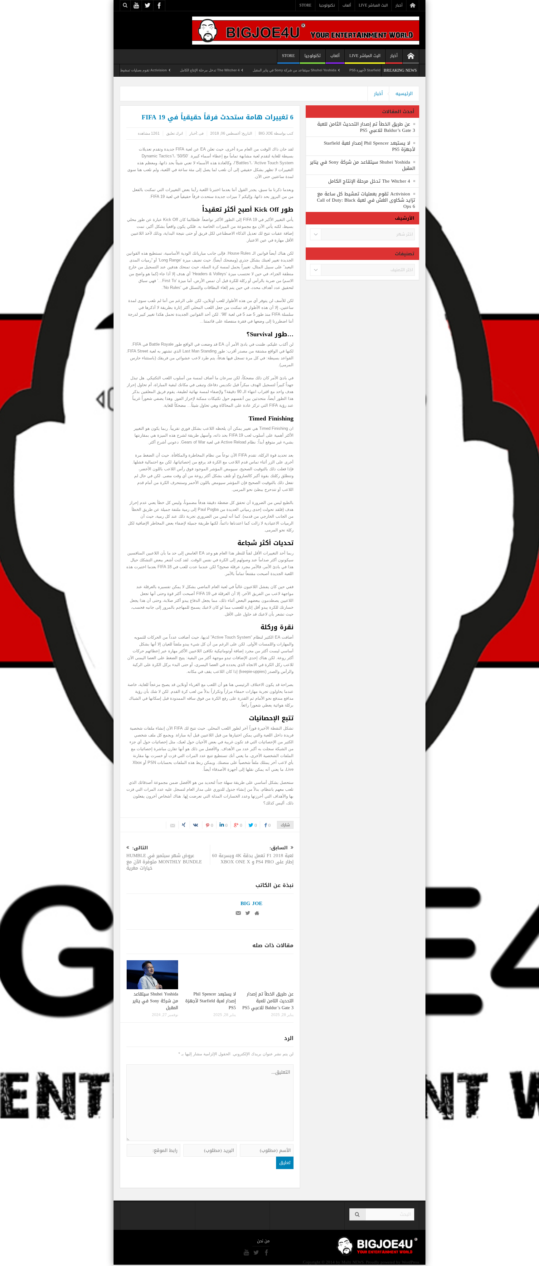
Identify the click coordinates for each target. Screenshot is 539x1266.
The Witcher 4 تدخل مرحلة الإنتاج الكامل (248, 70)
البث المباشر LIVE (373, 5)
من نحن (263, 1241)
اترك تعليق (174, 133)
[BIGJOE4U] (305, 30)
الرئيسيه (404, 93)
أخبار (399, 5)
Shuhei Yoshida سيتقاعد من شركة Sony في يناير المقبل (333, 70)
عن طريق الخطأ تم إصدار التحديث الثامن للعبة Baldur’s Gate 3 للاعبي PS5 (268, 1001)
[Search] (357, 1214)
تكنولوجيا (327, 5)
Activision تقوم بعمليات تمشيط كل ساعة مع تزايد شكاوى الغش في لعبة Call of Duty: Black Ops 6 (132, 70)
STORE (305, 5)
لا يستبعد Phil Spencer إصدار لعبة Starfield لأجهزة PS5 (210, 1001)
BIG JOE (266, 133)
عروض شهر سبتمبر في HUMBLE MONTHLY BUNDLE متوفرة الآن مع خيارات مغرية (164, 858)
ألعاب (346, 5)
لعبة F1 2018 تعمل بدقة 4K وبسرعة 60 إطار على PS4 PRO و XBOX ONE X (253, 855)
